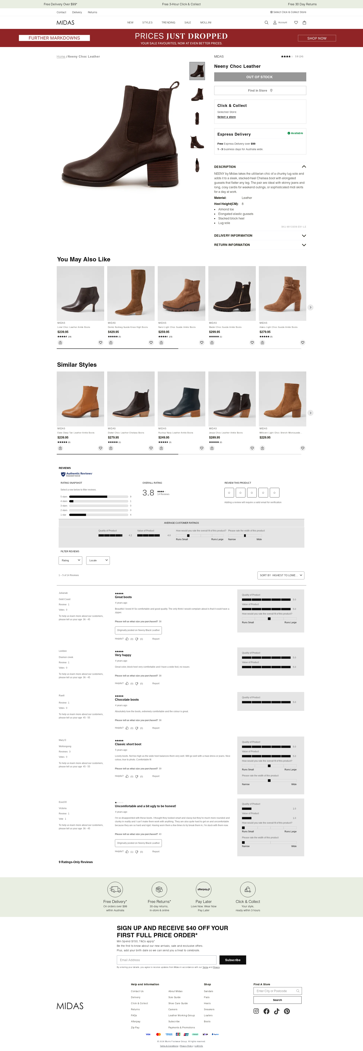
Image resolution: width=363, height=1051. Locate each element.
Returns (92, 12)
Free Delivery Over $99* (60, 4)
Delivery (77, 12)
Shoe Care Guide (178, 1003)
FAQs (134, 1015)
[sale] (181, 46)
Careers (173, 1009)
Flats (206, 997)
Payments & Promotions (181, 1027)
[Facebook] (266, 1012)
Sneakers (209, 1009)
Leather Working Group (181, 1015)
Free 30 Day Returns (302, 4)
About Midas (175, 991)
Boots (207, 1021)
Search (277, 1000)
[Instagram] (256, 1012)
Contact (61, 12)
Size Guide (174, 997)
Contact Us (137, 991)
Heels (207, 1003)
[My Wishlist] (296, 22)
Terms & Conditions (169, 1046)
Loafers (208, 1015)
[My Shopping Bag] (304, 22)
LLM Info (199, 1046)
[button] (310, 307)
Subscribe (174, 1021)
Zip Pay (135, 1027)
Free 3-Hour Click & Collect (181, 4)
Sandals (208, 991)
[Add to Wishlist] (101, 343)
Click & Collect (139, 1003)
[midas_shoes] (287, 1012)
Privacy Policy (186, 1046)
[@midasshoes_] (276, 1012)
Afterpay (135, 1021)
